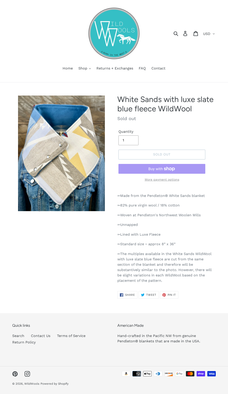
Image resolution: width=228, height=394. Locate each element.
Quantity (125, 131)
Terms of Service (71, 336)
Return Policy (24, 342)
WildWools (31, 383)
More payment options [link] (162, 179)
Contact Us (40, 336)
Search (18, 336)
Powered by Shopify (55, 383)
